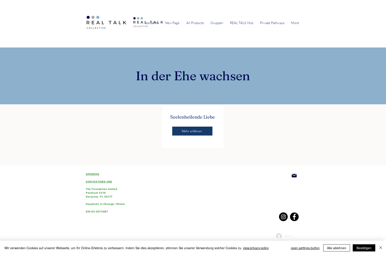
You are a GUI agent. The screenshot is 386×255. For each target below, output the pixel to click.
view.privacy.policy (256, 248)
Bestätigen (364, 248)
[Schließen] (380, 247)
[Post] (294, 175)
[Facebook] (294, 216)
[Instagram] (283, 216)
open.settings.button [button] (305, 248)
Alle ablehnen (336, 248)
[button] (217, 23)
